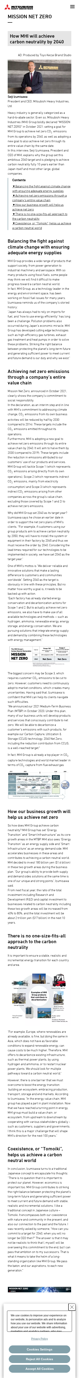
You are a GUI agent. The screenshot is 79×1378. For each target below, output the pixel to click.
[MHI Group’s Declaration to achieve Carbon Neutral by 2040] (39, 1289)
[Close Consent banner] (71, 1307)
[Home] (18, 6)
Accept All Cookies (39, 1369)
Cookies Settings (39, 1349)
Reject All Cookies (39, 1359)
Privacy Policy (39, 1338)
